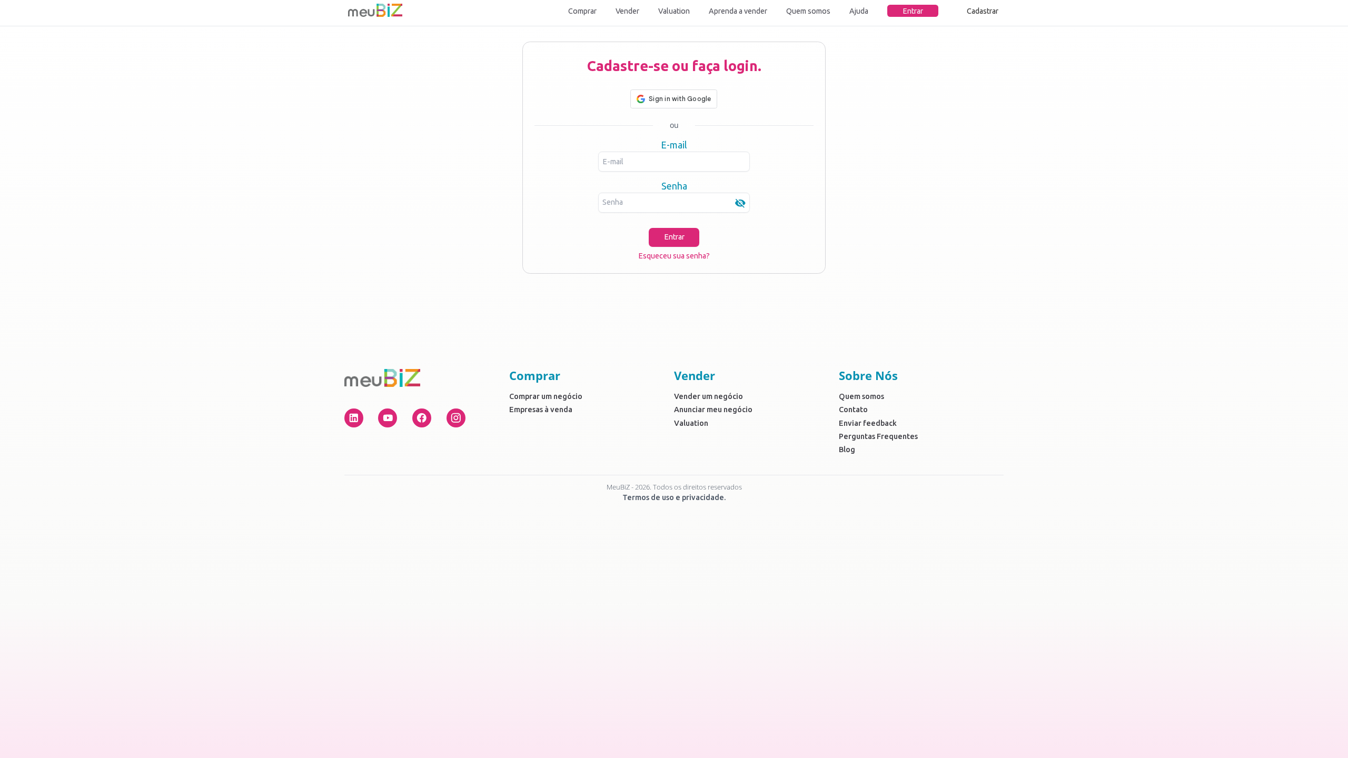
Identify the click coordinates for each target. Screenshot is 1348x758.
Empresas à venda (540, 409)
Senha (674, 186)
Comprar (582, 11)
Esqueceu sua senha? (674, 256)
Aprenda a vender (738, 11)
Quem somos (808, 11)
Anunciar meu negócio (713, 409)
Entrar (913, 11)
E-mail (674, 144)
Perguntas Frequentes (878, 436)
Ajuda (858, 11)
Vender (627, 11)
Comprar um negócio (545, 396)
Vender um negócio (708, 396)
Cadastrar (982, 11)
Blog (847, 449)
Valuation (674, 11)
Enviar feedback (868, 423)
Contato (853, 409)
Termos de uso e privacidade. (674, 497)
